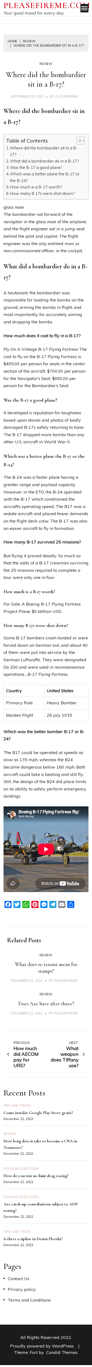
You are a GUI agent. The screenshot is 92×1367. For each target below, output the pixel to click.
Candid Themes (61, 1352)
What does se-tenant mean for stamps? (46, 967)
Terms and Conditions (29, 1300)
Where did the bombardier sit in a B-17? (44, 151)
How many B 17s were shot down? (42, 193)
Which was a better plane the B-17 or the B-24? (44, 177)
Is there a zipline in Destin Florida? (33, 1238)
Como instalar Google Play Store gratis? (38, 1112)
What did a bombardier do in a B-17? (44, 160)
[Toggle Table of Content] (78, 141)
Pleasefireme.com (47, 5)
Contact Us (18, 1278)
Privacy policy (22, 1289)
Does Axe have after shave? (46, 1004)
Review (46, 63)
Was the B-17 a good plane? (36, 167)
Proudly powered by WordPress (42, 1346)
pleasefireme (66, 96)
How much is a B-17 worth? (36, 186)
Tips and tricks (17, 1105)
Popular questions (21, 1168)
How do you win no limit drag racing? (36, 1175)
